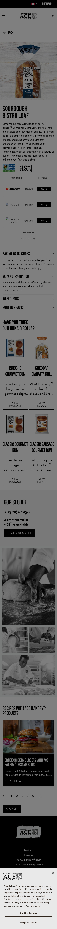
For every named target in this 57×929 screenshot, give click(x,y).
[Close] (53, 872)
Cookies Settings (28, 913)
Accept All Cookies (28, 922)
